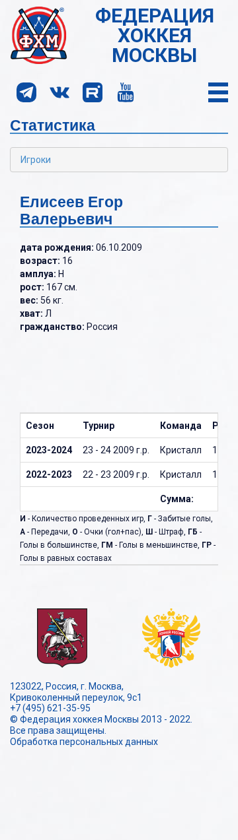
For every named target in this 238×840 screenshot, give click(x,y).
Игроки (35, 159)
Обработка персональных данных (84, 741)
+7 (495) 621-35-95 (50, 708)
